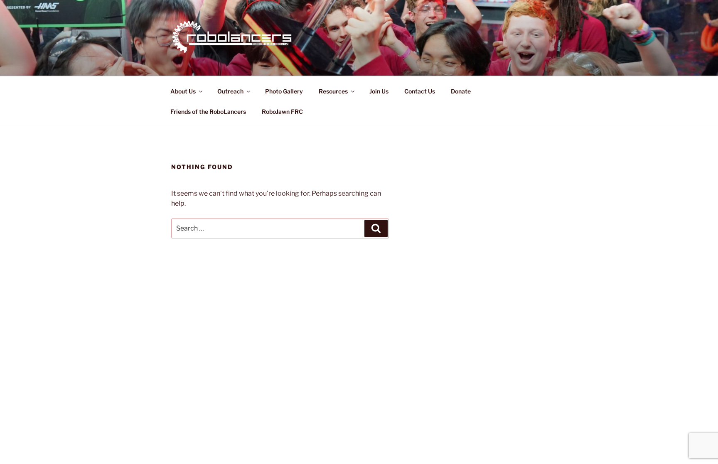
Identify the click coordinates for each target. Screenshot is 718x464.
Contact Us (419, 91)
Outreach (230, 91)
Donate (461, 91)
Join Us (379, 91)
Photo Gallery (284, 91)
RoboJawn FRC (282, 111)
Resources (333, 91)
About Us (183, 91)
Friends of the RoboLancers (208, 111)
